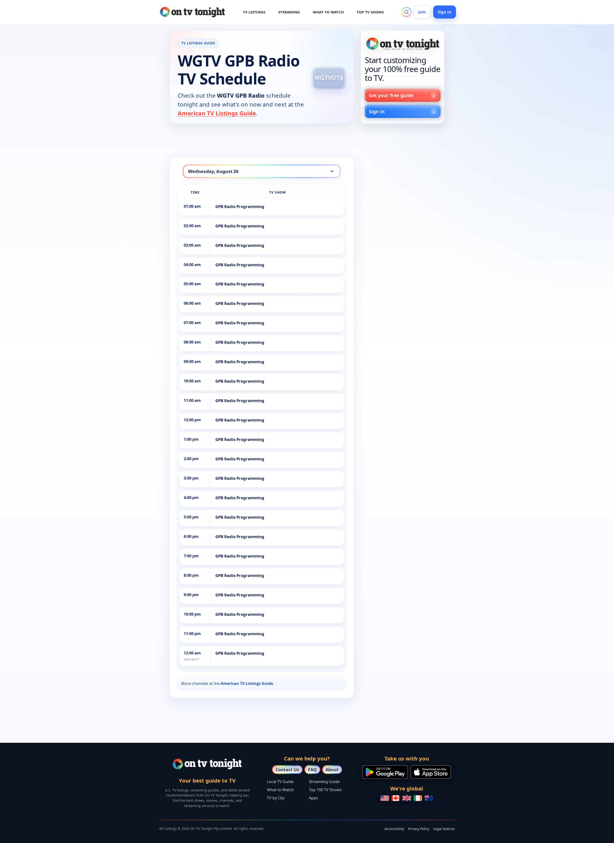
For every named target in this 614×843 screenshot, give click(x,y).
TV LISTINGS (254, 12)
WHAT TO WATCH (328, 12)
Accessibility (394, 828)
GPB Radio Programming (239, 206)
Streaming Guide (324, 781)
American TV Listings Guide (217, 113)
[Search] (406, 12)
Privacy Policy (418, 828)
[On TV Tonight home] (403, 43)
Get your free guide (391, 95)
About (331, 769)
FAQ (312, 769)
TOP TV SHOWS (370, 12)
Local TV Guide (280, 781)
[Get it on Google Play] (385, 772)
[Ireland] (417, 798)
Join (422, 12)
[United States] (384, 798)
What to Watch (280, 789)
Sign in (444, 12)
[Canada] (395, 798)
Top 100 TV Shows (325, 789)
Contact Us (287, 769)
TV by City (275, 798)
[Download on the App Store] (431, 772)
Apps (313, 798)
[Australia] (429, 798)
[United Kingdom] (406, 798)
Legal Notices (444, 828)
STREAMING (289, 12)
